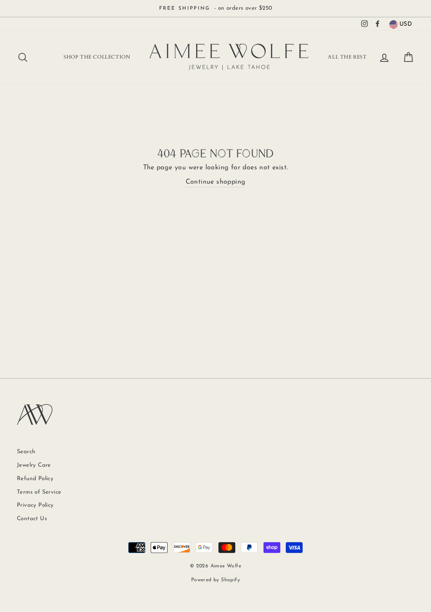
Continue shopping (216, 182)
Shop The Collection (97, 56)
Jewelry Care (34, 465)
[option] (215, 8)
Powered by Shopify (215, 580)
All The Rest (347, 56)
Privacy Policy (35, 505)
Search (26, 451)
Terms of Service (39, 492)
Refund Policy (35, 478)
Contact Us (32, 518)
